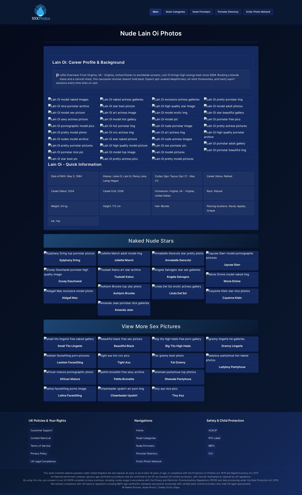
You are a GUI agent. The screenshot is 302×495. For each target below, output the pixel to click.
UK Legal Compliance (43, 461)
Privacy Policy (39, 453)
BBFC (211, 445)
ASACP (212, 430)
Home (139, 430)
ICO (210, 453)
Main (155, 11)
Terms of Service (40, 445)
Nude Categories (175, 11)
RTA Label (214, 438)
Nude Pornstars (201, 11)
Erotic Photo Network (258, 11)
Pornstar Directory (228, 11)
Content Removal (41, 438)
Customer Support (41, 430)
